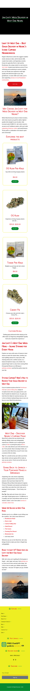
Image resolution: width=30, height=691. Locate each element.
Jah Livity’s (5, 67)
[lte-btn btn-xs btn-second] (15, 181)
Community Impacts (5, 621)
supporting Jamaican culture (9, 128)
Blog (2, 624)
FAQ (2, 627)
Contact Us (4, 630)
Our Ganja (3, 616)
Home (2, 613)
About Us (3, 619)
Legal (2, 632)
